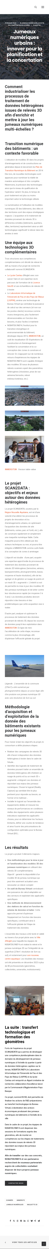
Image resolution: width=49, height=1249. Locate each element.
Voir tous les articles (24, 1242)
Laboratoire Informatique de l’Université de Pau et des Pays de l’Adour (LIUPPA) (25, 297)
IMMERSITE (11, 469)
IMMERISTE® (35, 336)
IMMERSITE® (11, 628)
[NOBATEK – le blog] (24, 7)
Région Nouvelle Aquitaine (16, 512)
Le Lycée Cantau (14, 275)
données (9, 1200)
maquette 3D (32, 1205)
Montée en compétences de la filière (26, 24)
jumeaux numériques (30, 23)
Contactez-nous (16, 1183)
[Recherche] (34, 7)
